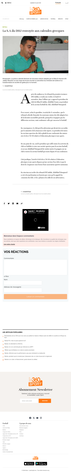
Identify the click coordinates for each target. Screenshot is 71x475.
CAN (4, 425)
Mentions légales (23, 427)
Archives (21, 435)
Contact (21, 433)
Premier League (6, 443)
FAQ (20, 431)
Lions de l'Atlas (44, 18)
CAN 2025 (21, 18)
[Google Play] (41, 463)
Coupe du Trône (6, 431)
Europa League (6, 439)
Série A (4, 445)
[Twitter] (34, 418)
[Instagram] (41, 418)
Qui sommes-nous (23, 425)
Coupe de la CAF (7, 435)
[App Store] (29, 463)
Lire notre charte (9, 244)
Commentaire (9, 258)
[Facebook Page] (30, 418)
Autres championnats (8, 451)
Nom (6, 279)
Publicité (21, 429)
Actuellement (6, 18)
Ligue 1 (4, 447)
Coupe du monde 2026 (32, 18)
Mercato (60, 18)
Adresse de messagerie (12, 287)
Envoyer (45, 400)
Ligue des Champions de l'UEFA (10, 437)
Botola (5, 27)
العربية (66, 3)
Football (53, 18)
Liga (4, 441)
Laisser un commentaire (35, 297)
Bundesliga (5, 449)
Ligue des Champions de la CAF (10, 433)
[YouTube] (37, 418)
